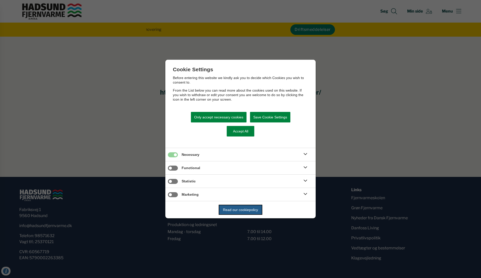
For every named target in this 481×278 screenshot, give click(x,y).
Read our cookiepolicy (240, 210)
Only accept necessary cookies (218, 117)
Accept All (240, 131)
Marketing (190, 194)
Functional (191, 168)
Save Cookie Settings (270, 117)
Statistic (189, 181)
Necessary (190, 155)
